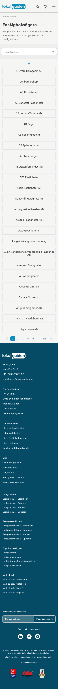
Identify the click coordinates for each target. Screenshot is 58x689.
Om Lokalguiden (11, 462)
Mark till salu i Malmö (12, 588)
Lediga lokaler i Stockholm (15, 498)
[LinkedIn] (20, 636)
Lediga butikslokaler (12, 565)
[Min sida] (45, 6)
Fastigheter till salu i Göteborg (17, 530)
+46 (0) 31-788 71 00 (13, 374)
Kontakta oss (9, 467)
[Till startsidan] (14, 7)
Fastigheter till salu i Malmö (16, 534)
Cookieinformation (45, 657)
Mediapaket (9, 408)
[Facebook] (29, 636)
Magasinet (8, 472)
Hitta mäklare (10, 443)
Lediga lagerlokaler (11, 557)
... (38, 338)
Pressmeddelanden (13, 482)
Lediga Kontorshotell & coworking (18, 561)
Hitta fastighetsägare (14, 438)
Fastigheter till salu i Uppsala (16, 538)
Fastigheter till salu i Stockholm (17, 525)
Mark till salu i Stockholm (14, 579)
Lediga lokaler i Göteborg (14, 503)
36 (44, 338)
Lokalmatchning (11, 433)
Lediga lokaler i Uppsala (14, 511)
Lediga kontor (9, 552)
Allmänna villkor (12, 657)
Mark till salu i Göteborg (14, 583)
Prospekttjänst (10, 403)
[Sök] (37, 6)
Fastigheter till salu (13, 477)
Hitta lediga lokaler (13, 428)
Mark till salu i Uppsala (13, 592)
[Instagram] (37, 636)
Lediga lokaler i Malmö (13, 507)
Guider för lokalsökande (15, 448)
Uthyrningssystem (12, 413)
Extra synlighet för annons (17, 398)
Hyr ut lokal (8, 393)
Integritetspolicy (28, 657)
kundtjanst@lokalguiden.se (17, 379)
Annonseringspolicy (29, 662)
